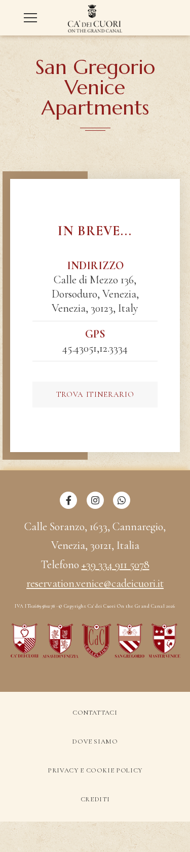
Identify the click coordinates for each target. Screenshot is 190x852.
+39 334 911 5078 (115, 564)
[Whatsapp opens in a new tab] (121, 505)
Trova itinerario (95, 394)
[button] (33, 18)
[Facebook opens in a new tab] (68, 505)
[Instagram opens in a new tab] (95, 505)
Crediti (95, 799)
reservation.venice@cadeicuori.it (95, 583)
